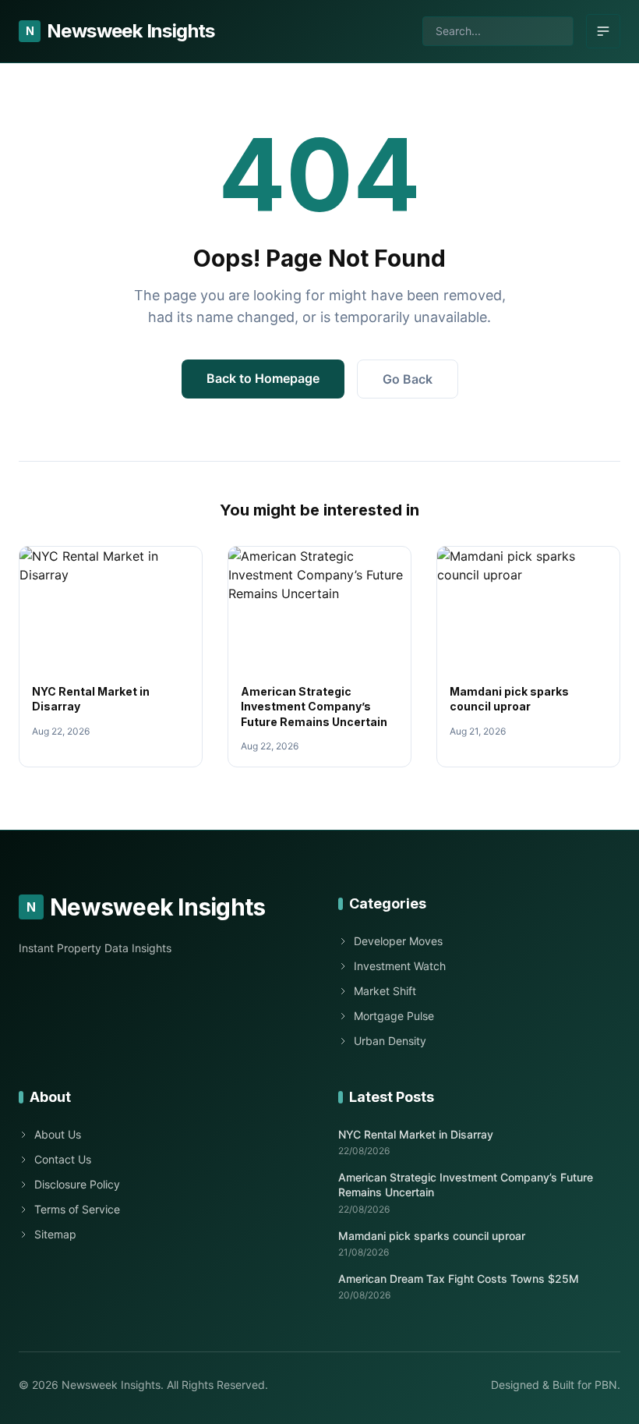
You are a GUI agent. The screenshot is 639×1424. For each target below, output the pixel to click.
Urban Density (390, 1040)
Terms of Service (77, 1209)
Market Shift (385, 990)
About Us (57, 1134)
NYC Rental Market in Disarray (415, 1134)
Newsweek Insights (120, 30)
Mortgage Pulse (394, 1015)
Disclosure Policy (77, 1184)
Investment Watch (400, 965)
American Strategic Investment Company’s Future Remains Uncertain (314, 706)
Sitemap (55, 1234)
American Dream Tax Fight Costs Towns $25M (458, 1278)
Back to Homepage (263, 378)
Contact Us (62, 1159)
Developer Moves (398, 941)
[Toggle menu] (603, 31)
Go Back (407, 379)
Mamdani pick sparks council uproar (431, 1235)
